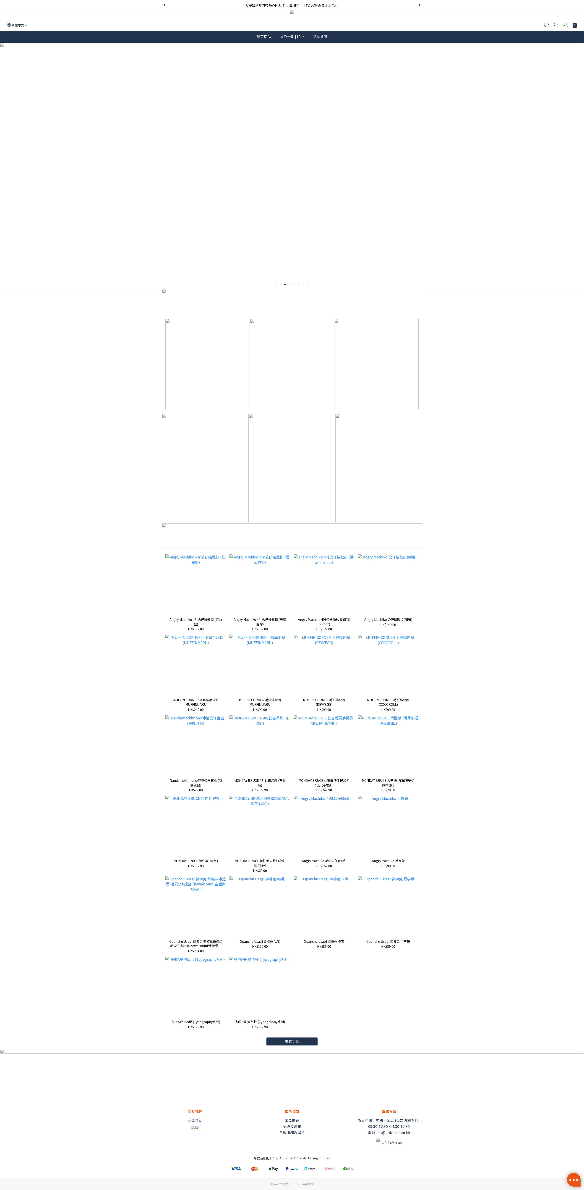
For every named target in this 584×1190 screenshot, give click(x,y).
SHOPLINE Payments (300, 1184)
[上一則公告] (164, 5)
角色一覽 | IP (290, 36)
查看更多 (292, 1041)
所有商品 (264, 36)
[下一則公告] (420, 5)
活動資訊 (320, 36)
